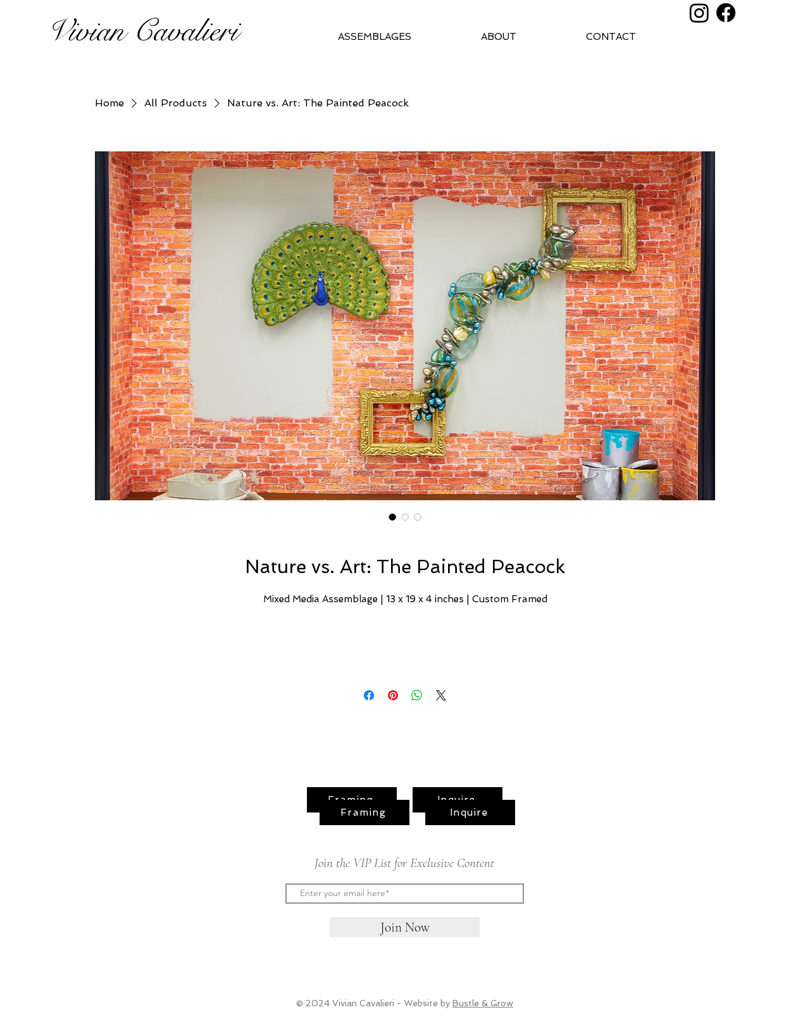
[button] (523, 37)
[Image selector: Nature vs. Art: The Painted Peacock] (392, 516)
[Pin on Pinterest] (393, 695)
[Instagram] (699, 12)
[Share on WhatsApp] (417, 695)
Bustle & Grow (482, 1003)
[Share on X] (441, 695)
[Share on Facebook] (369, 695)
